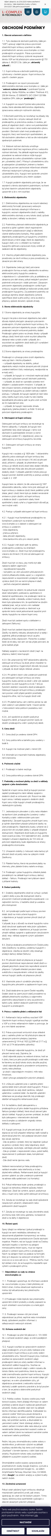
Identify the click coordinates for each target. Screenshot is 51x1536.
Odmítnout (13, 1531)
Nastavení (25, 1522)
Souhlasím (38, 1531)
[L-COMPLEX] (12, 11)
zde (36, 1515)
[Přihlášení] (36, 11)
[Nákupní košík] (45, 11)
